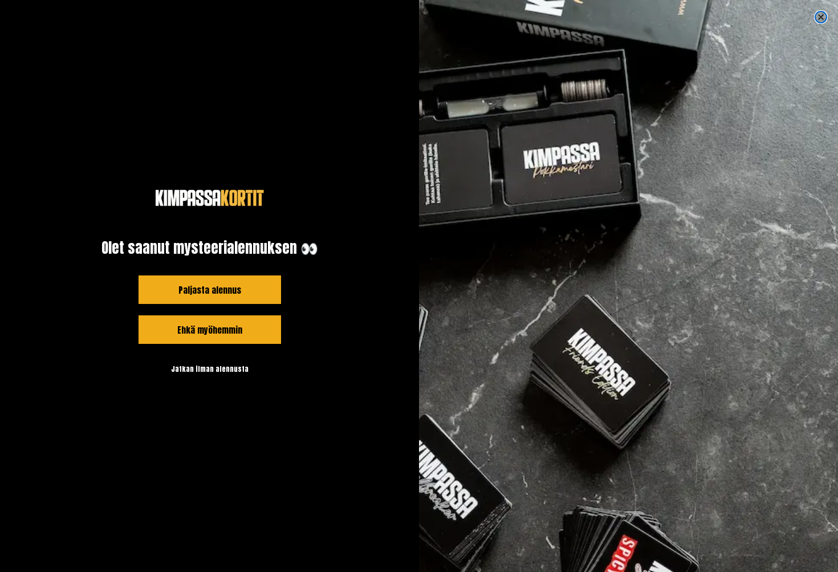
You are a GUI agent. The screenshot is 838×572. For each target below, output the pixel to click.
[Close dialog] (821, 17)
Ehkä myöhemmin (209, 329)
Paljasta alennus (209, 290)
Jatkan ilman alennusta (210, 369)
